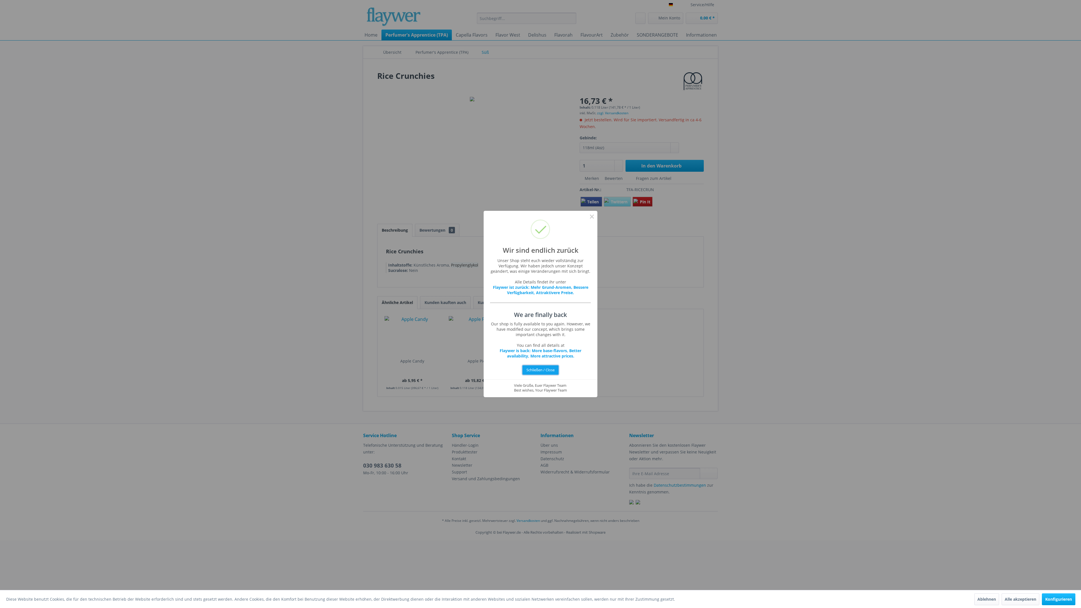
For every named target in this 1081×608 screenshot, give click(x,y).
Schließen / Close (540, 370)
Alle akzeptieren (1020, 599)
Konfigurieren (1058, 599)
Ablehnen (986, 599)
